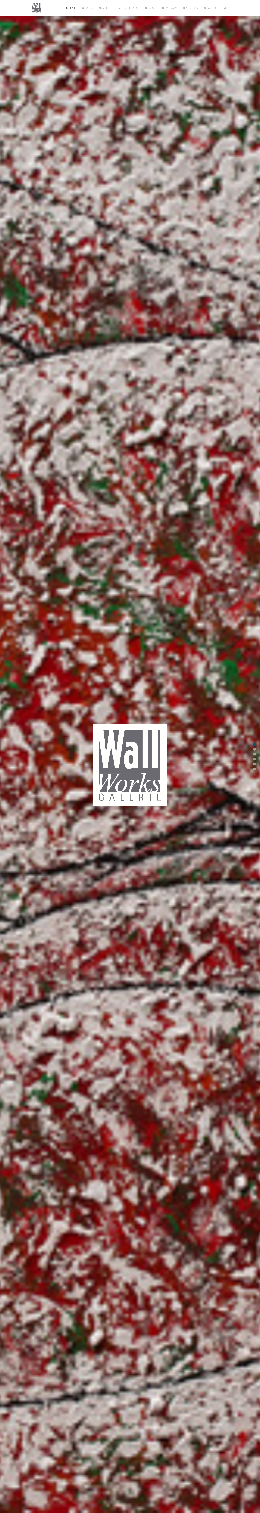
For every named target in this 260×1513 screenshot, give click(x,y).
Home (72, 8)
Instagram (191, 8)
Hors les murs (130, 8)
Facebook (170, 8)
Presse (152, 8)
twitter (211, 8)
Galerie (89, 8)
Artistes (107, 8)
